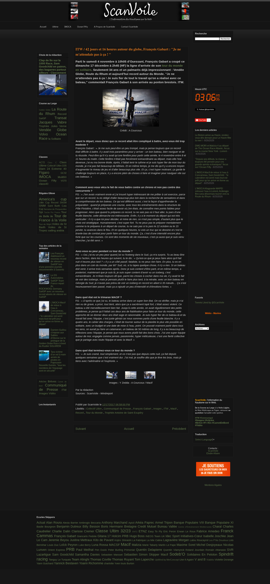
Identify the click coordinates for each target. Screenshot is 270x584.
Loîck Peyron (68, 545)
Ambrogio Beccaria (90, 522)
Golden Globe (45, 110)
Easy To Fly (156, 531)
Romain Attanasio (216, 550)
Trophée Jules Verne (53, 126)
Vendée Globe (53, 130)
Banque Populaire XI (219, 522)
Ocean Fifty (50, 180)
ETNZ (143, 531)
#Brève (199, 423)
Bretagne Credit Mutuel (141, 526)
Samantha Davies (88, 554)
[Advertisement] (131, 36)
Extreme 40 (59, 168)
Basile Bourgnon (47, 526)
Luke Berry (85, 545)
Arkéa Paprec (145, 522)
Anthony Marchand (115, 522)
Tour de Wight (45, 224)
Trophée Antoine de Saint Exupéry (124, 412)
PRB (71, 549)
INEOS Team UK (156, 536)
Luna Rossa (100, 545)
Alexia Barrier (71, 522)
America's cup (53, 199)
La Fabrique (139, 540)
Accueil (129, 429)
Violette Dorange (224, 559)
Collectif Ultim (94, 408)
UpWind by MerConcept (167, 559)
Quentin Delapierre (149, 549)
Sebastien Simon (136, 554)
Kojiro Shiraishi (123, 540)
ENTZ (135, 531)
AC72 (43, 162)
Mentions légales (213, 485)
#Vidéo (198, 425)
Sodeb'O (178, 554)
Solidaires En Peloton (203, 554)
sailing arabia (56, 230)
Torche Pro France (52, 212)
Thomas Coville (101, 559)
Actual (41, 522)
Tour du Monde (94, 412)
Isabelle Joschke (215, 536)
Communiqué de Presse (118, 408)
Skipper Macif (159, 554)
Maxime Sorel (186, 545)
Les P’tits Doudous (219, 540)
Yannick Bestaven (66, 563)
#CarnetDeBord (220, 423)
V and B (201, 559)
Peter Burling (116, 550)
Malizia (137, 545)
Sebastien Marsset (112, 554)
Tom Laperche (145, 559)
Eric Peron (170, 531)
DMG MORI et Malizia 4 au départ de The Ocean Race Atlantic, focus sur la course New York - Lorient (212, 148)
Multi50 (62, 177)
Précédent (179, 429)
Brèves (53, 381)
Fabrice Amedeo (209, 531)
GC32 (64, 173)
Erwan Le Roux (187, 531)
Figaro (50, 172)
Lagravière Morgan (176, 540)
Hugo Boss (138, 536)
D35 (64, 165)
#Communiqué (206, 418)
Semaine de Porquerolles (55, 209)
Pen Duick (101, 550)
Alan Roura (54, 522)
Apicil (131, 522)
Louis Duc (53, 545)
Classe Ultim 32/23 (113, 531)
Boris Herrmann (112, 526)
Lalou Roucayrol (199, 540)
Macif (173, 408)
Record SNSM (59, 202)
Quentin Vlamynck (174, 550)
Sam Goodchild (63, 554)
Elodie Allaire (213, 453)
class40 (43, 183)
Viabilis (210, 559)
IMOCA (48, 177)
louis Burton (127, 563)
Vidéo (52, 393)
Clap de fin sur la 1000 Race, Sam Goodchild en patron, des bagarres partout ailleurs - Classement (52, 66)
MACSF (115, 545)
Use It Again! (187, 559)
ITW (166, 408)
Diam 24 (45, 168)
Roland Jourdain (195, 550)
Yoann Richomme (91, 563)
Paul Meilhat (85, 549)
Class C (54, 163)
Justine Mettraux (81, 540)
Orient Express (57, 550)
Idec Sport (173, 536)
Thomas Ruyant (123, 559)
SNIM (43, 205)
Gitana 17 (104, 536)
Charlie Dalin (62, 531)
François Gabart (142, 408)
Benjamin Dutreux (70, 526)
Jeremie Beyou (59, 540)
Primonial (130, 550)
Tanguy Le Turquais (60, 559)
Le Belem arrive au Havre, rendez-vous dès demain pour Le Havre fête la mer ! (213, 138)
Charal (218, 526)
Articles (43, 381)
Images (157, 408)
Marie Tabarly (150, 545)
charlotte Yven (112, 563)
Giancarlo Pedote (87, 536)
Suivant (81, 429)
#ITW (197, 418)
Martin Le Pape (167, 545)
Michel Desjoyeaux (209, 545)
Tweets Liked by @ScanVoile (209, 302)
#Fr (205, 423)
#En (209, 423)
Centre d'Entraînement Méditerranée (195, 527)
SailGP (46, 118)
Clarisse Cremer (84, 531)
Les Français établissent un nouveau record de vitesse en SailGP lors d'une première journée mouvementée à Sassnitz (52, 261)
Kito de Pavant (103, 540)
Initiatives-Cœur (192, 536)
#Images (199, 420)
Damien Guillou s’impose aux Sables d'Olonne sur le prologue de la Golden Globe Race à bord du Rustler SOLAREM (52, 338)
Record (80, 412)
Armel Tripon (164, 522)
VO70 (64, 181)
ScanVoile (213, 451)
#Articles (209, 420)
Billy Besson (92, 526)
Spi (41, 212)
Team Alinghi (81, 559)
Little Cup (45, 202)
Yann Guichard (45, 563)
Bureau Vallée (168, 526)
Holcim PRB (120, 536)
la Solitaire (54, 138)
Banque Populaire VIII (189, 522)
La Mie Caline (155, 540)
